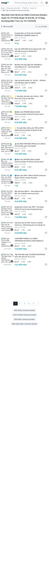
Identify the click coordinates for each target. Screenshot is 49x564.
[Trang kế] (38, 303)
